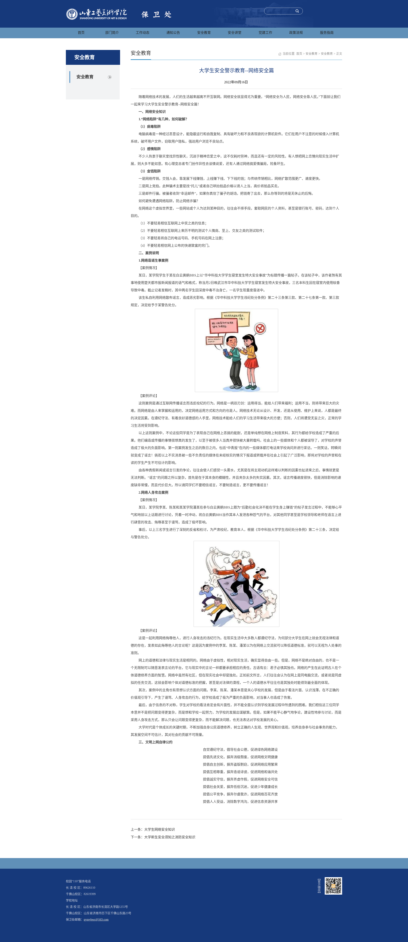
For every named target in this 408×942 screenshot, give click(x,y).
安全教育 (204, 32)
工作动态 (142, 32)
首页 (81, 32)
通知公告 (173, 32)
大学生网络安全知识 (159, 829)
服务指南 (327, 32)
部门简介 (112, 32)
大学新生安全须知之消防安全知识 (169, 837)
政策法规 (296, 32)
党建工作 (265, 32)
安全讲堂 (234, 32)
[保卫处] (120, 14)
